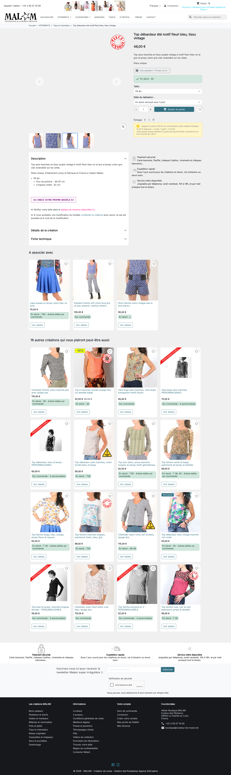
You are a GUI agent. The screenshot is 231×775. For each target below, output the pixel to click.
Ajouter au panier (174, 109)
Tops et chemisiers (38, 729)
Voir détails (37, 325)
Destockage (35, 744)
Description (38, 158)
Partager (145, 119)
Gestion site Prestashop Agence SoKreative (136, 771)
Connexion (122, 714)
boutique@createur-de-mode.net (181, 727)
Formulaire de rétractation (86, 740)
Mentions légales (81, 722)
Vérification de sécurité (120, 678)
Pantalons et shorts (38, 714)
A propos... (78, 714)
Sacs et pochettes (38, 740)
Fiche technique (41, 239)
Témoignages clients (83, 729)
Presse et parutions (82, 726)
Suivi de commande (127, 711)
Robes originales (37, 733)
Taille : (137, 86)
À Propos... (125, 17)
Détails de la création (44, 230)
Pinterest (153, 119)
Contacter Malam (81, 752)
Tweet (149, 119)
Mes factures (123, 726)
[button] (171, 5)
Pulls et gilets (35, 726)
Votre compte (124, 704)
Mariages (99, 17)
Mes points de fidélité (128, 722)
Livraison (77, 711)
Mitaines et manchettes (40, 722)
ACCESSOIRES (82, 17)
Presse (138, 17)
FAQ (75, 733)
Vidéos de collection (83, 737)
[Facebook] (113, 764)
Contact (151, 17)
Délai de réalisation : (144, 97)
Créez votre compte (127, 718)
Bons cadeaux (36, 711)
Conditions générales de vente (88, 718)
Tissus (112, 17)
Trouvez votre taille (82, 744)
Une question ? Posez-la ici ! (151, 70)
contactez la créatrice (92, 215)
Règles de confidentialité (85, 748)
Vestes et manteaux (38, 718)
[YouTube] (118, 764)
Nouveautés (47, 17)
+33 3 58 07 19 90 (174, 723)
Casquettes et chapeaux (41, 737)
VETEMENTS (64, 17)
